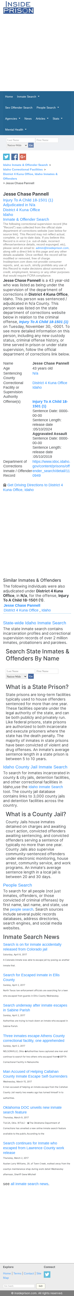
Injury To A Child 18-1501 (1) (28, 200)
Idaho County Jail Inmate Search (35, 766)
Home (7, 1273)
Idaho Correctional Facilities (23, 169)
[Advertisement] (37, 52)
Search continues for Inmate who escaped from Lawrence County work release (33, 1148)
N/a (35, 373)
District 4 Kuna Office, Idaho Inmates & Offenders (30, 176)
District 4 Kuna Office (21, 210)
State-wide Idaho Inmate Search (34, 622)
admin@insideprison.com (52, 248)
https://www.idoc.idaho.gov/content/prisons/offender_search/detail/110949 (51, 468)
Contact (29, 1273)
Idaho (8, 214)
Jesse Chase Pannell (22, 605)
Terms (17, 1273)
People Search (17, 885)
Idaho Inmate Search (46, 787)
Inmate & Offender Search (26, 219)
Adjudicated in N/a (19, 205)
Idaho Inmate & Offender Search (25, 165)
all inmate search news (29, 1184)
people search (21, 909)
